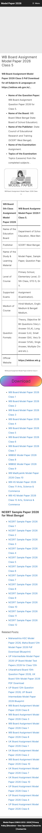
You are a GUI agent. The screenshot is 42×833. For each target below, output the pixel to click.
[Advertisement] (21, 30)
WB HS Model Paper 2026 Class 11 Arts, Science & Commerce (22, 486)
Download (21, 381)
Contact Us (21, 829)
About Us (37, 826)
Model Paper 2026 (11, 3)
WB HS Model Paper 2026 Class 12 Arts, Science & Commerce (22, 500)
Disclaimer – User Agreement (19, 826)
